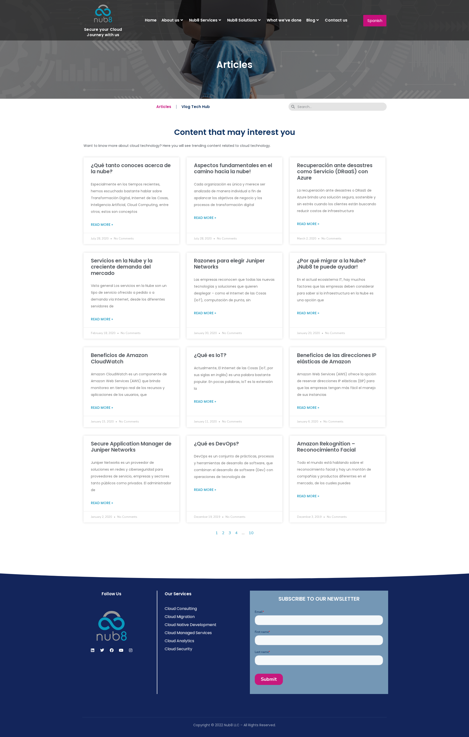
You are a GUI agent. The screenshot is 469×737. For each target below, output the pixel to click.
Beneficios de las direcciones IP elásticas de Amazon (336, 358)
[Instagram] (131, 650)
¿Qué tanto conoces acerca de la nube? (131, 168)
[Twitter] (102, 650)
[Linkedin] (92, 650)
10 (251, 533)
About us (170, 20)
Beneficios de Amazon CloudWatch (119, 358)
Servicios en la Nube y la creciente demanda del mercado (121, 266)
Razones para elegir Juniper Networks (229, 263)
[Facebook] (112, 650)
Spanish (374, 20)
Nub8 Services (203, 20)
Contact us (336, 20)
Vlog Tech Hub (195, 106)
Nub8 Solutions (242, 20)
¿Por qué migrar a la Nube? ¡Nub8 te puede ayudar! (331, 263)
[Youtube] (121, 650)
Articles (163, 106)
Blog (310, 20)
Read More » (102, 224)
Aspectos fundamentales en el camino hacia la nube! (233, 168)
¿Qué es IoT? (210, 355)
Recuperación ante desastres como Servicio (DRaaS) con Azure (335, 171)
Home (151, 20)
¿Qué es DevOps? (216, 443)
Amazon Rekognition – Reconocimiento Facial (326, 446)
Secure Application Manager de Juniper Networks (131, 446)
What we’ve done (284, 20)
